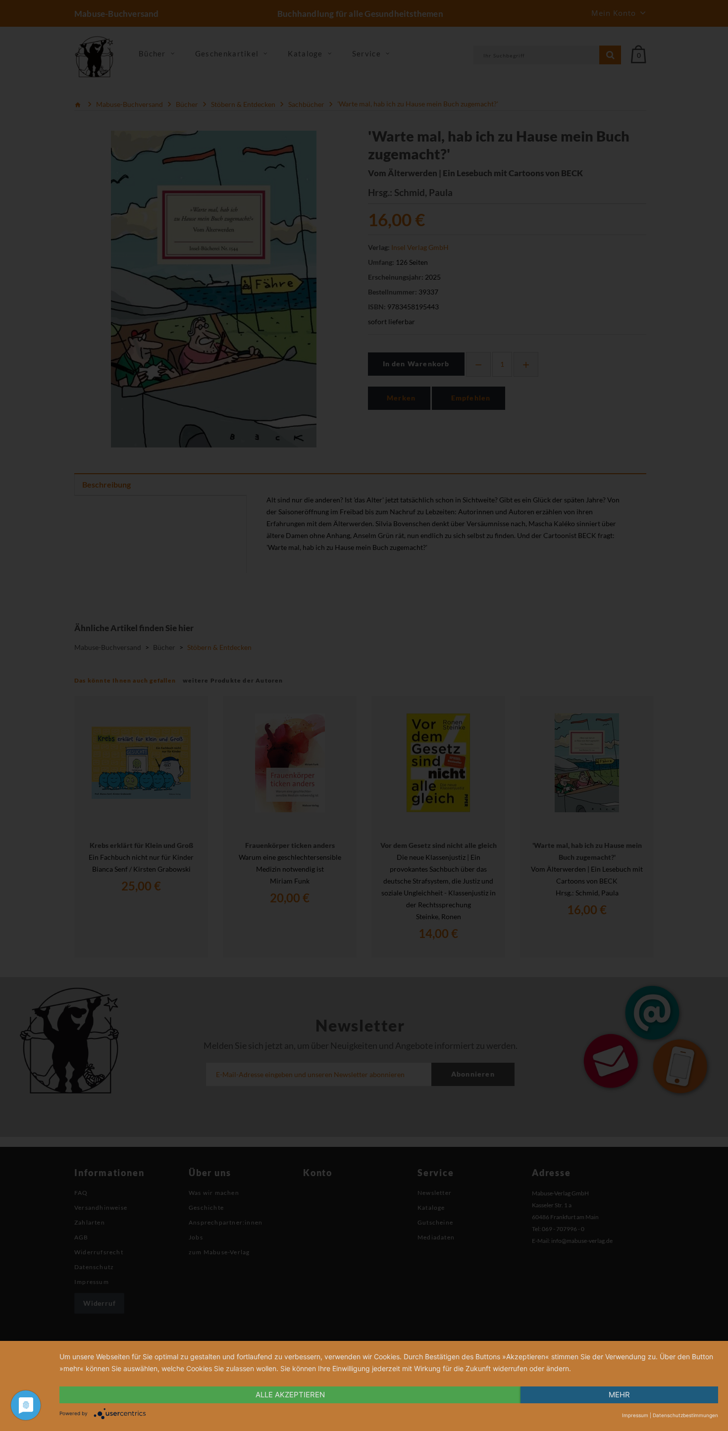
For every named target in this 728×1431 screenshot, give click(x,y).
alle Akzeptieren (290, 1394)
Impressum (635, 1415)
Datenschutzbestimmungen (685, 1415)
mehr (619, 1394)
